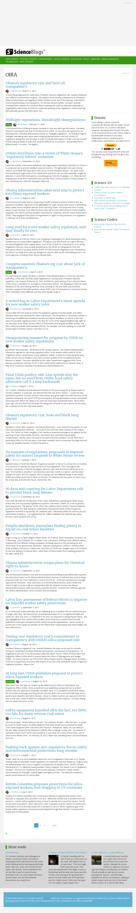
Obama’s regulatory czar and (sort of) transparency (35, 85)
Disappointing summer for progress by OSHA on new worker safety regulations (44, 339)
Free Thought (27, 61)
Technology (12, 61)
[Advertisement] (68, 23)
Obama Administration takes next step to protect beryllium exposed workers (45, 192)
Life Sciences (12, 59)
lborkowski (22, 124)
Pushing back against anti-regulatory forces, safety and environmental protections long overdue (46, 749)
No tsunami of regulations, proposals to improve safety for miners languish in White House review (45, 454)
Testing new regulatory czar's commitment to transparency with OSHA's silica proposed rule (43, 638)
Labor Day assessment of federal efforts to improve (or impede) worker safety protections (46, 601)
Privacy (47, 898)
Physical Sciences (29, 59)
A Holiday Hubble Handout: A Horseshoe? (67, 852)
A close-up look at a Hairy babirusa (108, 852)
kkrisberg (14, 386)
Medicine (95, 59)
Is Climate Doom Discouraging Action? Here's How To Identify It (111, 207)
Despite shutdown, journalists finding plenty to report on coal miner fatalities (43, 527)
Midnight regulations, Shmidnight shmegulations (45, 120)
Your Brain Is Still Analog (104, 198)
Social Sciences (62, 59)
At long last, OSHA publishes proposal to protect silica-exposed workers (44, 675)
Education (76, 59)
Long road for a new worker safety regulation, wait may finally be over (46, 229)
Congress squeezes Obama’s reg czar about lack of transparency (45, 265)
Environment (46, 59)
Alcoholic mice (12, 852)
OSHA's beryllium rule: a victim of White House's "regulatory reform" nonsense (44, 155)
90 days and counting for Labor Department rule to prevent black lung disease (45, 490)
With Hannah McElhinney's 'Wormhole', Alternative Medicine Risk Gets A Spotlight (112, 201)
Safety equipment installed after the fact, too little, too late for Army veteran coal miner (46, 712)
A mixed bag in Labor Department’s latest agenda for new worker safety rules (45, 302)
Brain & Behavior (110, 59)
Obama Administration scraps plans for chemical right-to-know (45, 564)
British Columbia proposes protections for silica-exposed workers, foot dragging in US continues (45, 786)
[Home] (26, 52)
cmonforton (15, 91)
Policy (86, 59)
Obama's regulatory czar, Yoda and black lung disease (42, 417)
